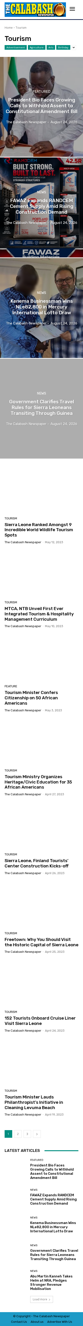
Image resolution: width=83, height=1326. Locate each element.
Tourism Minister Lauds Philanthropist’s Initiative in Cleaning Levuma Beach (34, 1102)
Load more (40, 1299)
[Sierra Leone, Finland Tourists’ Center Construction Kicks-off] (41, 826)
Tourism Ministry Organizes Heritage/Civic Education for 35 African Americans (38, 782)
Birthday (63, 47)
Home (9, 28)
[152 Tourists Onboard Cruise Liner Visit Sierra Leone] (41, 983)
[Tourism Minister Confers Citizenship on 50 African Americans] (41, 658)
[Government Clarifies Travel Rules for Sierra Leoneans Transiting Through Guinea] (41, 409)
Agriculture (37, 47)
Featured (41, 91)
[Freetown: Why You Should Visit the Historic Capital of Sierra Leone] (41, 905)
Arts (50, 47)
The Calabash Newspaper (23, 542)
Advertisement (15, 47)
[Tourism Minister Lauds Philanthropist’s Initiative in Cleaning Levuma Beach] (41, 1062)
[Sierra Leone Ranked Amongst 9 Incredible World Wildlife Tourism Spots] (41, 490)
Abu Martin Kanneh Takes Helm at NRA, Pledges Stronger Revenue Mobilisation (51, 1282)
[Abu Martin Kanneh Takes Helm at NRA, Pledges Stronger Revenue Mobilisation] (16, 1280)
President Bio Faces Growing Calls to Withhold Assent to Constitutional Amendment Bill (52, 1171)
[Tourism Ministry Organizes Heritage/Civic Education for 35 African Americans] (41, 742)
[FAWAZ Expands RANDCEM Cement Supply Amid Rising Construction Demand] (41, 207)
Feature (11, 686)
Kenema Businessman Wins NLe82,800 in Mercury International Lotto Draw (53, 1227)
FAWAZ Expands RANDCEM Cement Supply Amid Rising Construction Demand (53, 1199)
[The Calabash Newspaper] (35, 9)
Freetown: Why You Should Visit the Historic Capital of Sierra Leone (41, 942)
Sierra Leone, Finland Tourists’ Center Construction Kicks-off (36, 863)
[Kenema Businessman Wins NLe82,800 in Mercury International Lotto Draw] (41, 308)
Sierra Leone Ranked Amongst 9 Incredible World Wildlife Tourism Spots (39, 530)
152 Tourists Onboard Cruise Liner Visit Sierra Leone (40, 1020)
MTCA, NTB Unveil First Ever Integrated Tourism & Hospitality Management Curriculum (39, 614)
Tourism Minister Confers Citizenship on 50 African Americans (31, 698)
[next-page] (37, 1134)
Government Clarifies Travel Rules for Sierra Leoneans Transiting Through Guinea (54, 1255)
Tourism (11, 518)
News (41, 192)
